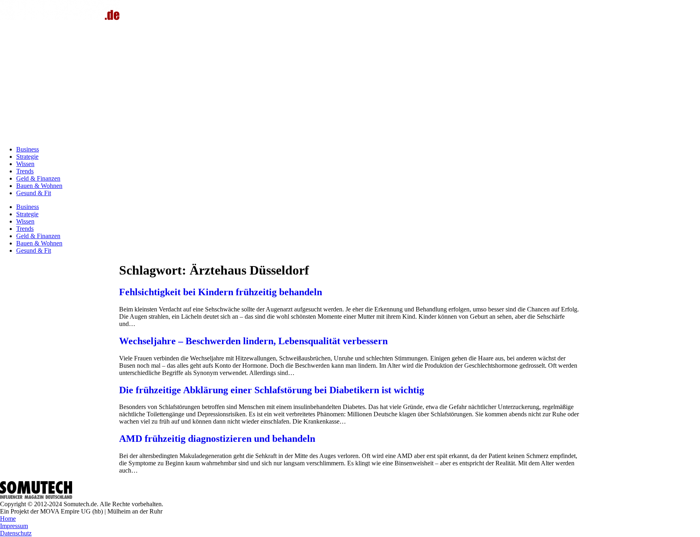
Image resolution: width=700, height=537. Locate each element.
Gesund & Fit (33, 193)
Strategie (27, 156)
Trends (25, 171)
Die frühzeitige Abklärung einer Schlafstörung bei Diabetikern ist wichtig (271, 390)
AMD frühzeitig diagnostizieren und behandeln (217, 438)
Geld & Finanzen (38, 178)
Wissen (25, 163)
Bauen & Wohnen (39, 185)
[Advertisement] (350, 82)
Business (27, 149)
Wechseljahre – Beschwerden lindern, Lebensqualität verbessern (253, 341)
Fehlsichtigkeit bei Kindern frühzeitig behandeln (220, 292)
